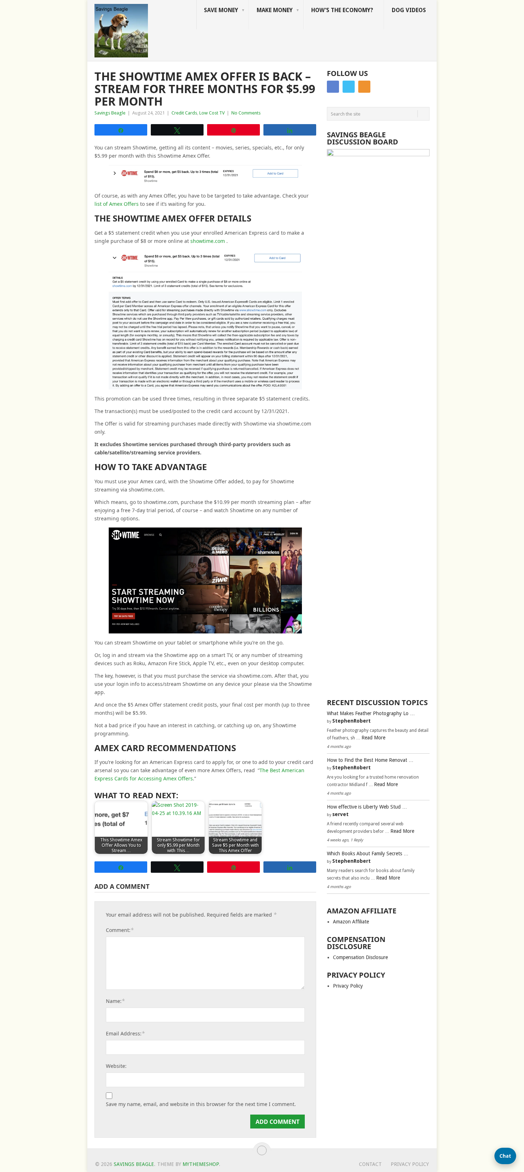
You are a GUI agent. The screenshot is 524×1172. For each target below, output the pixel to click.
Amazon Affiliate (351, 921)
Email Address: (125, 1033)
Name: (115, 1001)
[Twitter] (349, 87)
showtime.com (207, 241)
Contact (370, 1164)
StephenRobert (351, 721)
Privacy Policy (348, 986)
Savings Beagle (109, 113)
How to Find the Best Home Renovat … (370, 760)
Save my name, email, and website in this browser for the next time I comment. (201, 1104)
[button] (505, 1156)
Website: (116, 1066)
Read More (373, 737)
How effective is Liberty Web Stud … (367, 807)
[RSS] (364, 87)
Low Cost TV (212, 113)
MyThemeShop (201, 1164)
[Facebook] (333, 87)
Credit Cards (184, 113)
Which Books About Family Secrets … (368, 853)
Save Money (221, 10)
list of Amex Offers (116, 203)
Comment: (120, 930)
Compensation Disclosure (360, 957)
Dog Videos (409, 10)
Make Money (275, 10)
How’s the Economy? (342, 10)
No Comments (246, 113)
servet (340, 814)
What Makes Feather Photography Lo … (371, 713)
